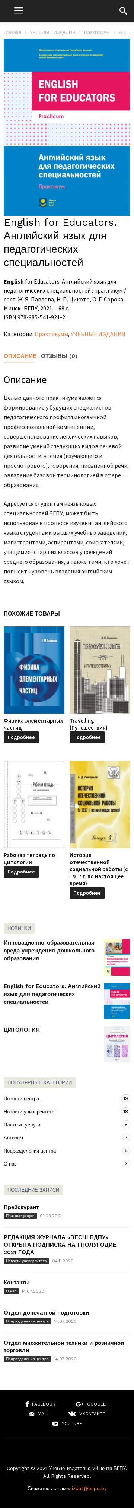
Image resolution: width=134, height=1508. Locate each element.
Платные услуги (59, 1125)
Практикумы (97, 32)
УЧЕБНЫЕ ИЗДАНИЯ (53, 32)
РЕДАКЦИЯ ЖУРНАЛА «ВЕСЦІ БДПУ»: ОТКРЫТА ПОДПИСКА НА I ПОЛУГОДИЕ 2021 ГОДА (60, 1245)
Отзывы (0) (59, 356)
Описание (20, 356)
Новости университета (59, 1112)
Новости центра (59, 1098)
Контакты (17, 1282)
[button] (123, 11)
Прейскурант (21, 1207)
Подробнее (21, 737)
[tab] (22, 356)
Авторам (59, 1138)
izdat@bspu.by (89, 1488)
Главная (12, 32)
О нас (59, 1164)
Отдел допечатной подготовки (46, 1312)
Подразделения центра (59, 1151)
